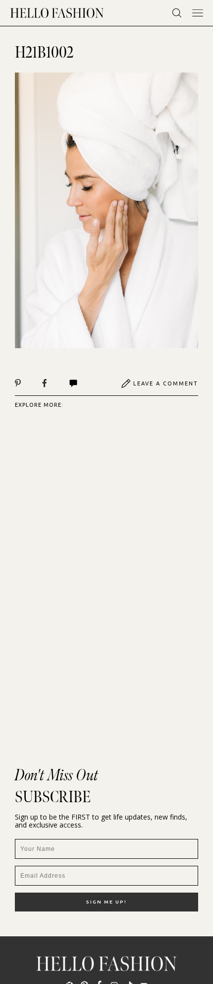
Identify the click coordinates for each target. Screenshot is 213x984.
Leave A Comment (165, 383)
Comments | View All (84, 383)
